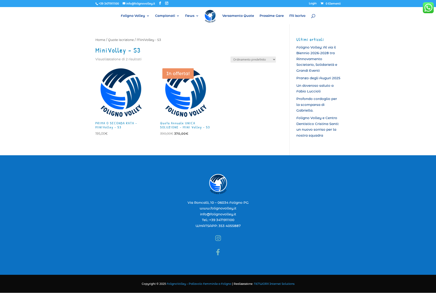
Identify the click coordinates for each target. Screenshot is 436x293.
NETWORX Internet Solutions (274, 283)
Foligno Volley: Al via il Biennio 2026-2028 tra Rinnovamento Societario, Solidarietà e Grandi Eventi (316, 59)
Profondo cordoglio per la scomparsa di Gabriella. (316, 104)
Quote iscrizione (121, 40)
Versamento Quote (238, 16)
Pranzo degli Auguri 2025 (318, 78)
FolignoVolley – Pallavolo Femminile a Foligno (199, 283)
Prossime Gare (272, 16)
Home (100, 40)
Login (313, 3)
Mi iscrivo (297, 16)
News (189, 16)
